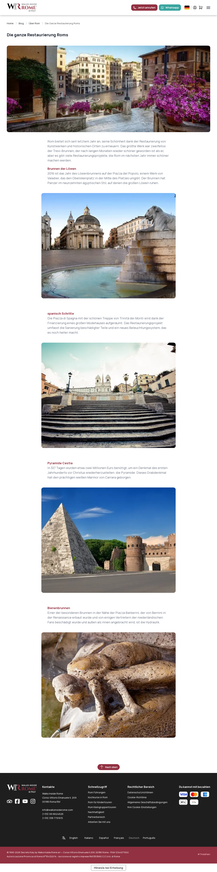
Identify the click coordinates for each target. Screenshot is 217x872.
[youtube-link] (25, 801)
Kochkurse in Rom (98, 797)
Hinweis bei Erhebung (108, 867)
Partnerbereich (96, 817)
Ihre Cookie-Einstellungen (141, 807)
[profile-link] (195, 7)
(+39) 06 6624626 (52, 814)
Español (104, 838)
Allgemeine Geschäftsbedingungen (147, 802)
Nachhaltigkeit (96, 812)
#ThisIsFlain (204, 854)
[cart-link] (201, 7)
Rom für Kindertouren (100, 802)
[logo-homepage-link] (22, 7)
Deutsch (134, 838)
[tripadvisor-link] (9, 801)
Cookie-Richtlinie (137, 797)
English (74, 838)
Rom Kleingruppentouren (102, 807)
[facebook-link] (17, 801)
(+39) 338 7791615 (52, 818)
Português (149, 838)
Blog (21, 23)
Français (119, 838)
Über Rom (34, 23)
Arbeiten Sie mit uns (99, 821)
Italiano (88, 838)
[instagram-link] (33, 801)
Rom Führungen (96, 792)
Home (10, 23)
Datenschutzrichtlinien (140, 792)
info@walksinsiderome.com (57, 809)
